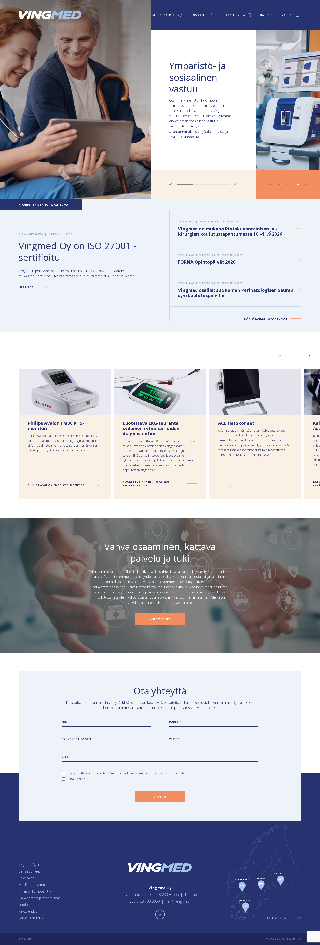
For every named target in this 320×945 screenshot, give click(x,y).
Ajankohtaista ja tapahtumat (40, 898)
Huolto (25, 904)
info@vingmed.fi (179, 901)
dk (279, 184)
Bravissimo (294, 939)
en (306, 184)
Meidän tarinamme (34, 884)
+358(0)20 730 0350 (144, 901)
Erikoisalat (27, 878)
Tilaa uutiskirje (76, 779)
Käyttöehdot (29, 911)
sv (269, 184)
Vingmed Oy (29, 864)
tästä (182, 773)
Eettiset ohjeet (31, 871)
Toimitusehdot (31, 918)
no (288, 184)
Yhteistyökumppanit (35, 891)
